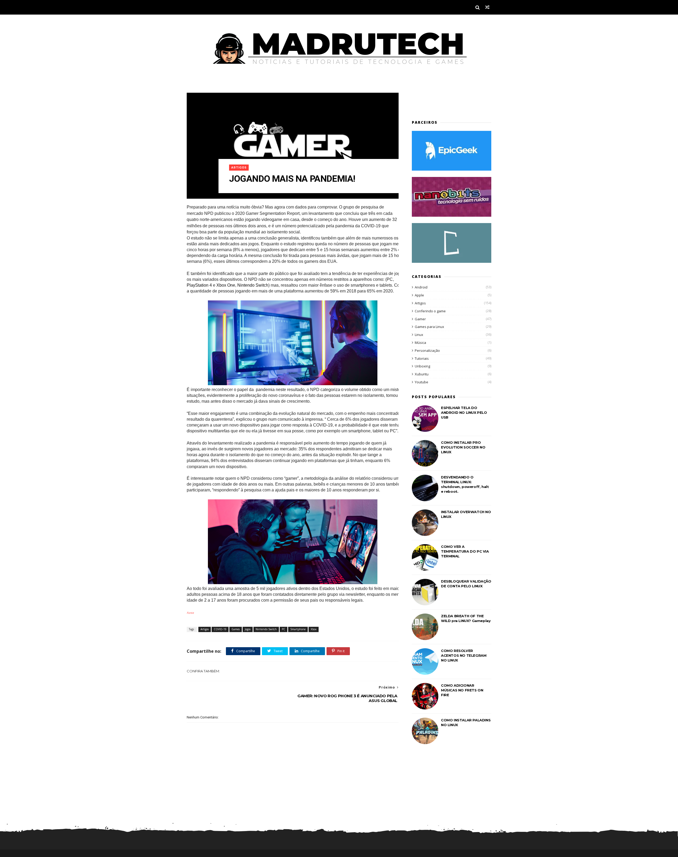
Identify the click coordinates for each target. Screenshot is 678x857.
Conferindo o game (430, 311)
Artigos (239, 167)
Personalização (427, 350)
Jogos (248, 629)
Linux (419, 334)
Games (235, 629)
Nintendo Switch (266, 629)
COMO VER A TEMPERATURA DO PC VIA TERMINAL (465, 551)
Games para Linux (429, 326)
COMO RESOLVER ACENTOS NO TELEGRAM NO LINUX (463, 655)
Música (420, 342)
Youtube (421, 382)
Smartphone (298, 629)
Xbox (313, 629)
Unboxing (422, 366)
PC (283, 629)
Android (421, 287)
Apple (419, 295)
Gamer (420, 319)
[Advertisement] (443, 101)
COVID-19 (220, 629)
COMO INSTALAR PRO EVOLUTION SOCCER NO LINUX (463, 447)
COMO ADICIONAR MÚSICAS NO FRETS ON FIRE (462, 690)
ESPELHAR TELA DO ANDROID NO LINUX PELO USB (464, 412)
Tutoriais (422, 358)
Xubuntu (422, 374)
